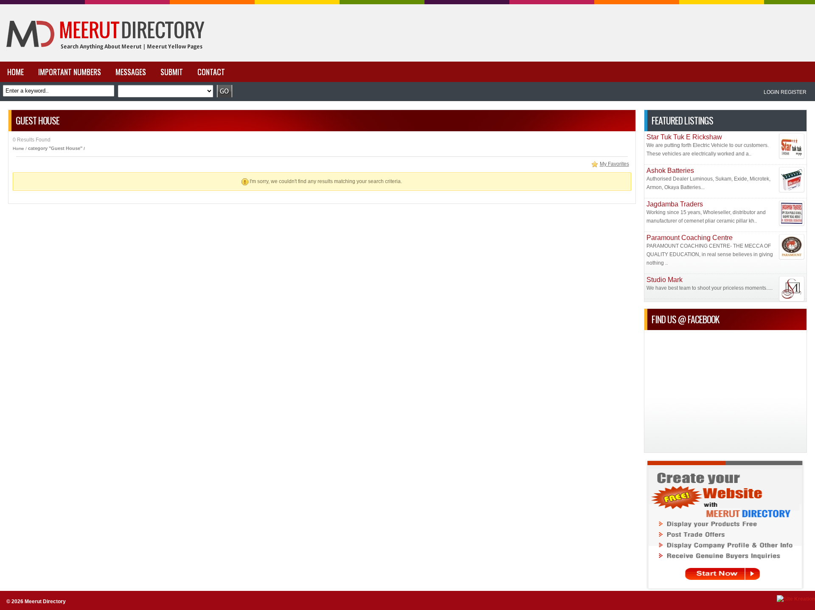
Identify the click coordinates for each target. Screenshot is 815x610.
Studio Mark (664, 279)
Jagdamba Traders (674, 204)
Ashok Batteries (670, 170)
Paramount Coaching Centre (689, 237)
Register (794, 92)
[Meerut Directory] (103, 60)
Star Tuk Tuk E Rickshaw (684, 137)
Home (18, 148)
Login (771, 92)
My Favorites (614, 164)
